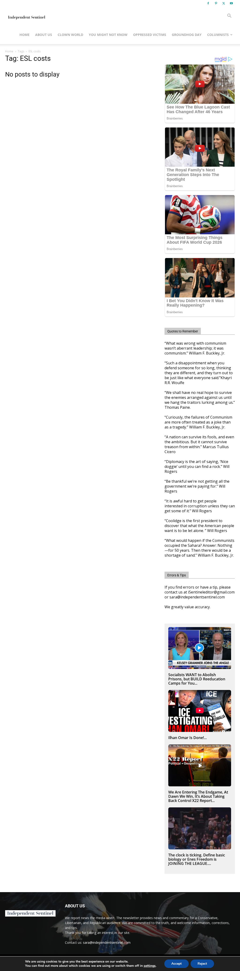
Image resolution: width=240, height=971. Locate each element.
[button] (229, 16)
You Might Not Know (108, 34)
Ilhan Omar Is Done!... (187, 738)
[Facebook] (208, 3)
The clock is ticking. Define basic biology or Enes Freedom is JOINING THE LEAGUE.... (196, 859)
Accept (176, 963)
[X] (223, 3)
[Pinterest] (215, 3)
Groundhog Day (187, 34)
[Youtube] (231, 3)
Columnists (218, 34)
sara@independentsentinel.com (107, 942)
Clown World (70, 34)
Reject (202, 963)
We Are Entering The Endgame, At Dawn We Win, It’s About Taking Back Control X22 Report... (198, 796)
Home (24, 34)
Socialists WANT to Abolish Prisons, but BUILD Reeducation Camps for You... (196, 679)
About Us (43, 34)
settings (150, 966)
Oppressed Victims (149, 34)
